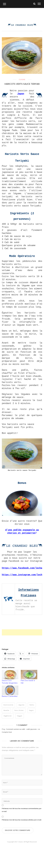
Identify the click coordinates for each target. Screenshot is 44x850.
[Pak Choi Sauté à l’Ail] (29, 674)
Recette (6, 710)
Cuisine (22, 79)
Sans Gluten (19, 710)
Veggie (19, 716)
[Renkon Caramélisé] (10, 690)
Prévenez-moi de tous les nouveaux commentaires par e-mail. (21, 810)
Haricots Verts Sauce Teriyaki (22, 83)
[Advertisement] (23, 632)
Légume (21, 705)
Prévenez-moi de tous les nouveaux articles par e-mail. (22, 820)
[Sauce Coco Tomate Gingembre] (10, 674)
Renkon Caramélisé (9, 696)
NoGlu (32, 705)
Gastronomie (8, 705)
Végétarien (8, 716)
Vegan (31, 710)
